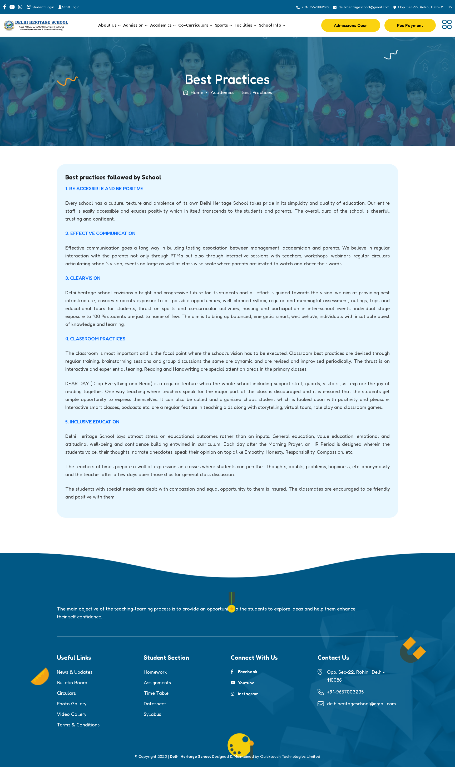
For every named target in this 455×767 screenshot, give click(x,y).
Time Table (156, 693)
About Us (107, 25)
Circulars (66, 693)
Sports (221, 25)
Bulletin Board (72, 682)
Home (197, 92)
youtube (246, 682)
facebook (247, 671)
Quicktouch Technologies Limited (290, 756)
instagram (248, 693)
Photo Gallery (71, 703)
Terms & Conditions (78, 724)
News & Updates (74, 672)
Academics (161, 25)
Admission (133, 25)
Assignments (157, 682)
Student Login (42, 7)
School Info (270, 25)
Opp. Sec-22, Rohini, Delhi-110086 (425, 7)
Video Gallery (71, 714)
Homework (155, 672)
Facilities (243, 25)
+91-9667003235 (315, 7)
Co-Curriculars (193, 25)
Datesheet (155, 703)
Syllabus (152, 714)
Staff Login (70, 7)
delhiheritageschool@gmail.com (364, 7)
